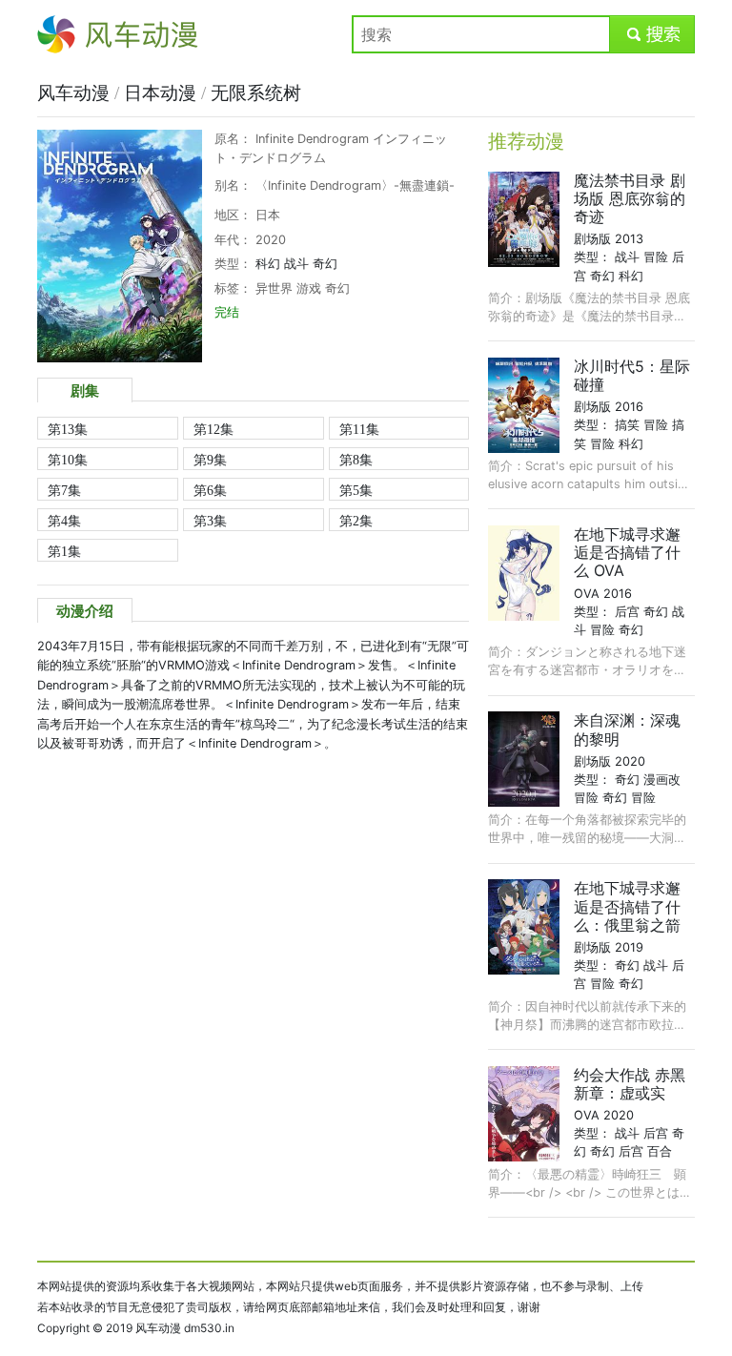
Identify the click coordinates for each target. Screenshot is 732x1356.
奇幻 (325, 264)
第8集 (356, 459)
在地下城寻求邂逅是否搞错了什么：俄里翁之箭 (627, 906)
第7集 (64, 490)
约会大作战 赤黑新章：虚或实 (629, 1083)
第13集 (68, 429)
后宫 (627, 612)
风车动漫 (67, 34)
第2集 (356, 520)
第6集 (210, 490)
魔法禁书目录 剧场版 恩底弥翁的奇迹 (629, 198)
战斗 (296, 264)
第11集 (359, 429)
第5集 (356, 490)
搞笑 (627, 425)
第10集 (68, 459)
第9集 (210, 459)
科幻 (267, 264)
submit (652, 34)
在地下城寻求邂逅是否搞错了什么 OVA (627, 552)
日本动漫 (162, 93)
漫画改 (662, 779)
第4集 (64, 520)
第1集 (64, 551)
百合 (659, 1151)
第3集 (210, 520)
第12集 (213, 429)
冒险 (655, 257)
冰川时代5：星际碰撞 (632, 375)
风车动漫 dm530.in (184, 1328)
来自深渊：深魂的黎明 (627, 729)
